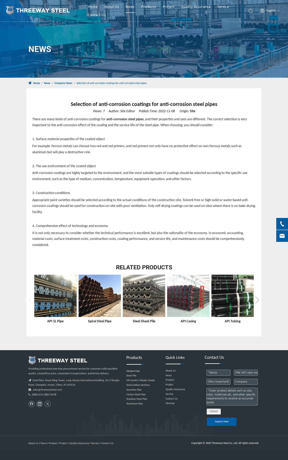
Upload (214, 411)
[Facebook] (31, 404)
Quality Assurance (196, 7)
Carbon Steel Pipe (136, 394)
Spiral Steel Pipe (99, 321)
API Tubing (233, 321)
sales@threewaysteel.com (47, 389)
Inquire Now (221, 421)
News (130, 7)
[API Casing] (188, 296)
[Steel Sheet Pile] (144, 296)
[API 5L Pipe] (55, 296)
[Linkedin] (39, 404)
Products (148, 7)
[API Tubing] (232, 296)
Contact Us (97, 15)
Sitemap (170, 403)
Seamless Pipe (134, 389)
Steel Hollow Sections (138, 385)
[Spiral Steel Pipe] (100, 296)
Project (169, 7)
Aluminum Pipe (134, 403)
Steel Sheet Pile (144, 321)
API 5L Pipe (55, 321)
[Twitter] (47, 404)
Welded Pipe (133, 371)
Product (170, 380)
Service (223, 7)
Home (92, 7)
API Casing (188, 321)
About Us (111, 7)
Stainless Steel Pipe (136, 399)
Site (192, 111)
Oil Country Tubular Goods (140, 380)
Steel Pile (131, 375)
